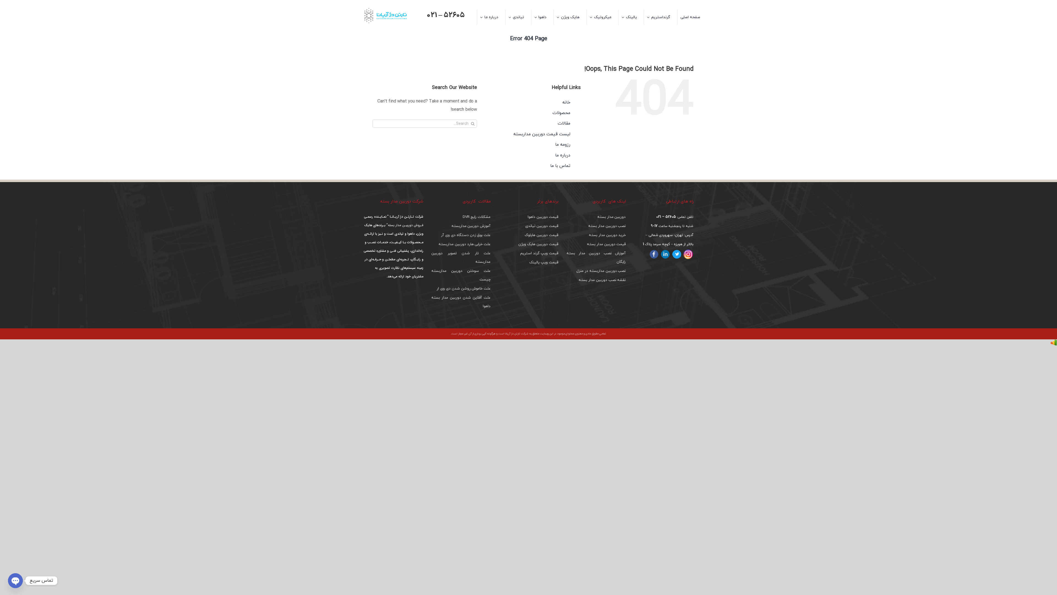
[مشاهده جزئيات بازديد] (1053, 343)
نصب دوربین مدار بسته (607, 226)
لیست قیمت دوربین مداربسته (541, 134)
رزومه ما (562, 145)
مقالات (564, 123)
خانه (566, 102)
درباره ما (562, 155)
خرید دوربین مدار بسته (607, 235)
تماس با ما (560, 166)
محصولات (561, 113)
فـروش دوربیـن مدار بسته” (404, 225)
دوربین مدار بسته (611, 217)
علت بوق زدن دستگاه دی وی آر (466, 235)
